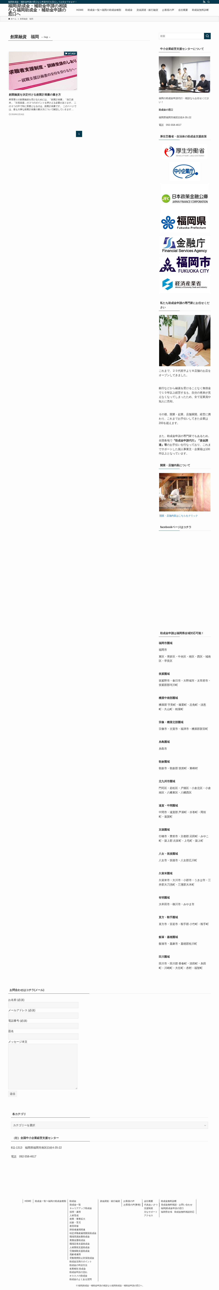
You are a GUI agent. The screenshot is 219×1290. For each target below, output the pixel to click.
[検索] (208, 2)
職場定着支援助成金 (80, 1244)
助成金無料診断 (169, 1201)
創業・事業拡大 (77, 1219)
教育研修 (74, 1226)
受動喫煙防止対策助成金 (82, 1258)
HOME (28, 1201)
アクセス (148, 1215)
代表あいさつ (151, 1204)
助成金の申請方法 (78, 1265)
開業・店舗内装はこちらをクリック (178, 515)
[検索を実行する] (207, 36)
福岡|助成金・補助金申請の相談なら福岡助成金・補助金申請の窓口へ (37, 10)
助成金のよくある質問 (80, 1279)
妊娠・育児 (75, 1222)
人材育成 (74, 1215)
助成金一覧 (75, 1204)
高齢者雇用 (75, 1254)
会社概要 (148, 1201)
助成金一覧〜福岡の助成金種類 (50, 1201)
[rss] (204, 2)
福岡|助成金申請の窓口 (172, 1208)
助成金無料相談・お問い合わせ (176, 1204)
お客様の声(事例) (132, 1204)
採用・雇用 (75, 1212)
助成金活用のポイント (80, 1261)
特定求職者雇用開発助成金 (83, 1233)
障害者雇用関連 (77, 1229)
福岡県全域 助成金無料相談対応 (177, 1212)
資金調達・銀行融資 (110, 1201)
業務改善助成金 (77, 1240)
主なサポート (150, 1212)
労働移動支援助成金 (80, 1251)
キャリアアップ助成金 (81, 1208)
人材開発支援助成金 (80, 1247)
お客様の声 (128, 1201)
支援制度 (148, 1208)
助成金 (72, 1201)
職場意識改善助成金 (80, 1236)
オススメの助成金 (78, 1275)
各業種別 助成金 (77, 1268)
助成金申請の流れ (78, 1272)
